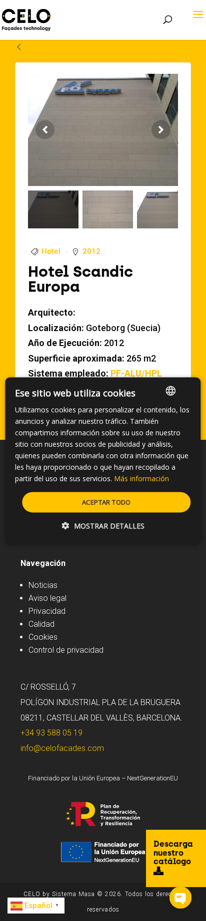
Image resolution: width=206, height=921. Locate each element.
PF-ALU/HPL (136, 373)
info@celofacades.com (62, 748)
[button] (103, 526)
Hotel (51, 251)
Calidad (41, 624)
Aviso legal (47, 598)
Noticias (43, 585)
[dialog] (102, 460)
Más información (141, 478)
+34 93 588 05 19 (51, 732)
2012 (91, 251)
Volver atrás (49, 46)
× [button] (184, 390)
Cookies (43, 637)
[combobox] (171, 390)
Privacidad (47, 611)
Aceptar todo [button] (106, 501)
